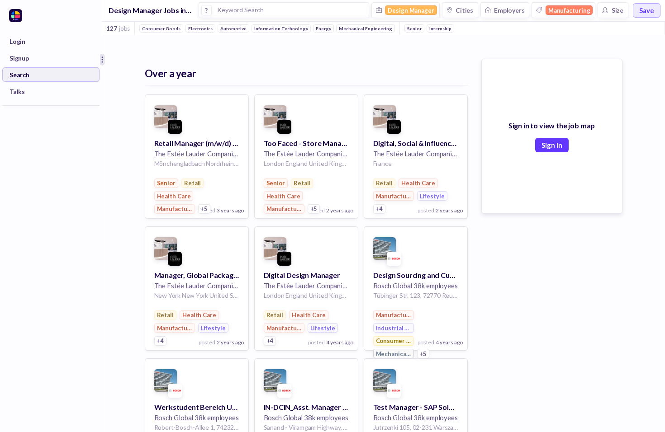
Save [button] (646, 10)
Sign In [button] (552, 145)
